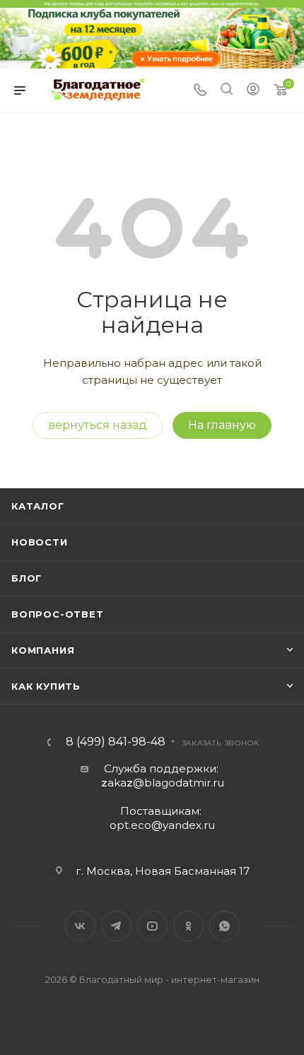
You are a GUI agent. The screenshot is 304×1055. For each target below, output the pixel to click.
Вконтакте (80, 926)
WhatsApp (224, 926)
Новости (39, 542)
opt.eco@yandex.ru (162, 825)
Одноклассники (188, 926)
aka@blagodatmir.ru (162, 782)
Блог (26, 578)
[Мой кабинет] (253, 91)
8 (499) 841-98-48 (115, 742)
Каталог (37, 506)
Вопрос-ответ (57, 614)
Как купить (46, 686)
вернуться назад (97, 425)
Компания (42, 650)
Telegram (116, 926)
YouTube (152, 926)
